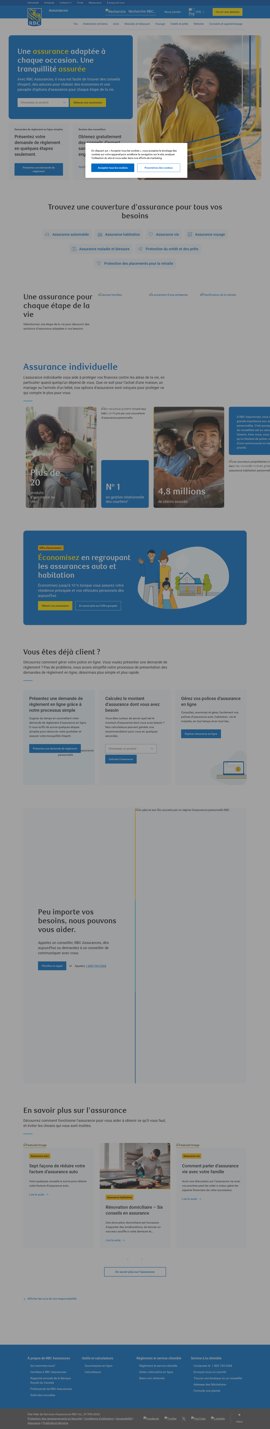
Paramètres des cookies (159, 167)
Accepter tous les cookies (113, 167)
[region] (136, 160)
